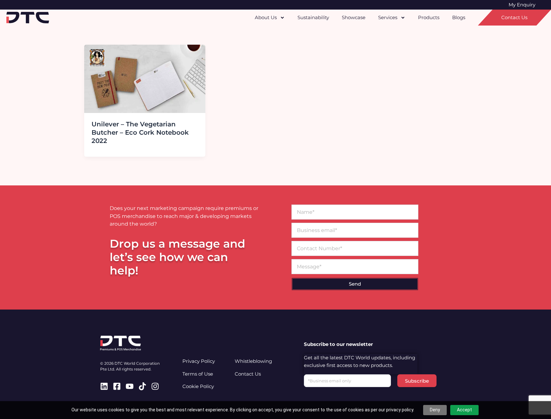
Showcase (353, 17)
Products (428, 17)
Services (387, 17)
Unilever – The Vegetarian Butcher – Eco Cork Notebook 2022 (140, 132)
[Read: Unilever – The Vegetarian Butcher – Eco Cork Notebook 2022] (144, 78)
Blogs (458, 17)
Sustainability (313, 17)
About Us (266, 17)
